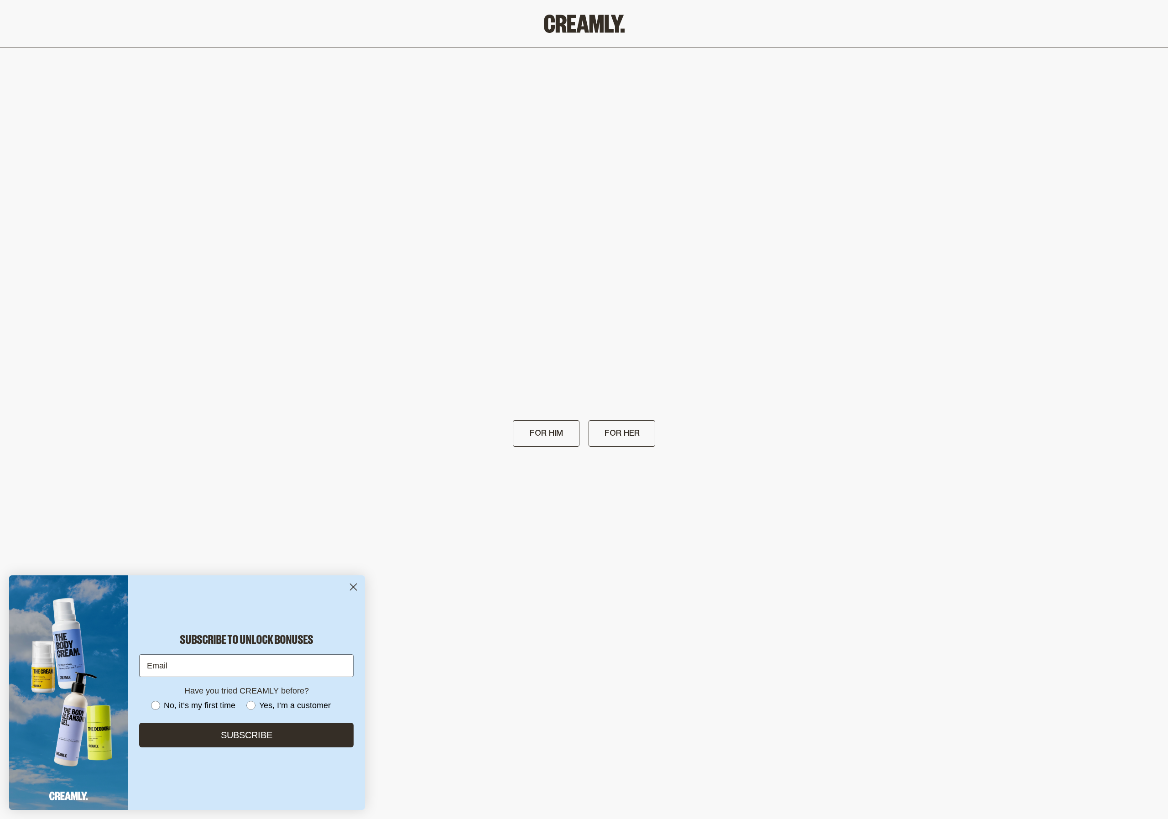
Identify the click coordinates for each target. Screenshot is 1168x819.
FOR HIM (546, 433)
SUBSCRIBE (246, 735)
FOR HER (622, 433)
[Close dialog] (353, 587)
